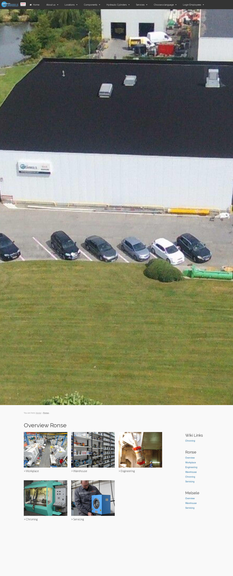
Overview (190, 457)
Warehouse (191, 471)
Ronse (46, 413)
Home (36, 4)
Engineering (191, 467)
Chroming (190, 440)
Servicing (189, 481)
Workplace (190, 462)
